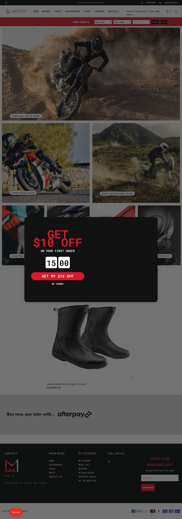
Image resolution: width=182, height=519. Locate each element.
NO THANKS (58, 283)
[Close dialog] (28, 221)
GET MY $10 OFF (58, 276)
